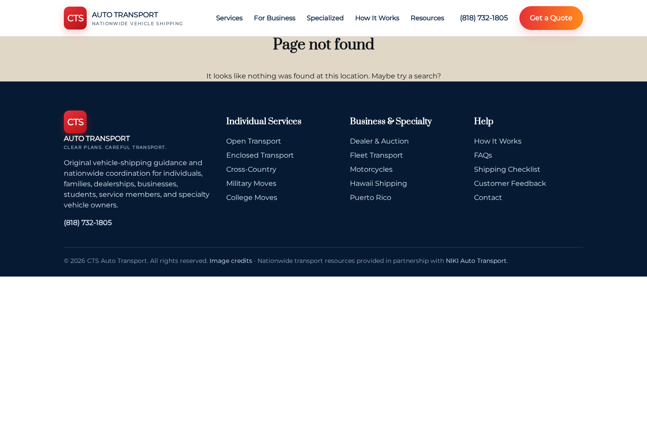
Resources (427, 18)
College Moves (251, 197)
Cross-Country (251, 169)
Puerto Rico (370, 197)
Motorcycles (371, 169)
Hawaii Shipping (378, 183)
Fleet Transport (376, 155)
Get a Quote (551, 18)
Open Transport (253, 141)
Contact (488, 197)
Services (229, 18)
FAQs (483, 155)
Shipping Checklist (507, 169)
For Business (274, 18)
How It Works (377, 18)
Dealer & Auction (379, 141)
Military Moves (251, 183)
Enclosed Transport (260, 155)
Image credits (231, 260)
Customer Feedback (510, 183)
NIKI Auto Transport (476, 260)
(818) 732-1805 (484, 18)
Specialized (325, 18)
